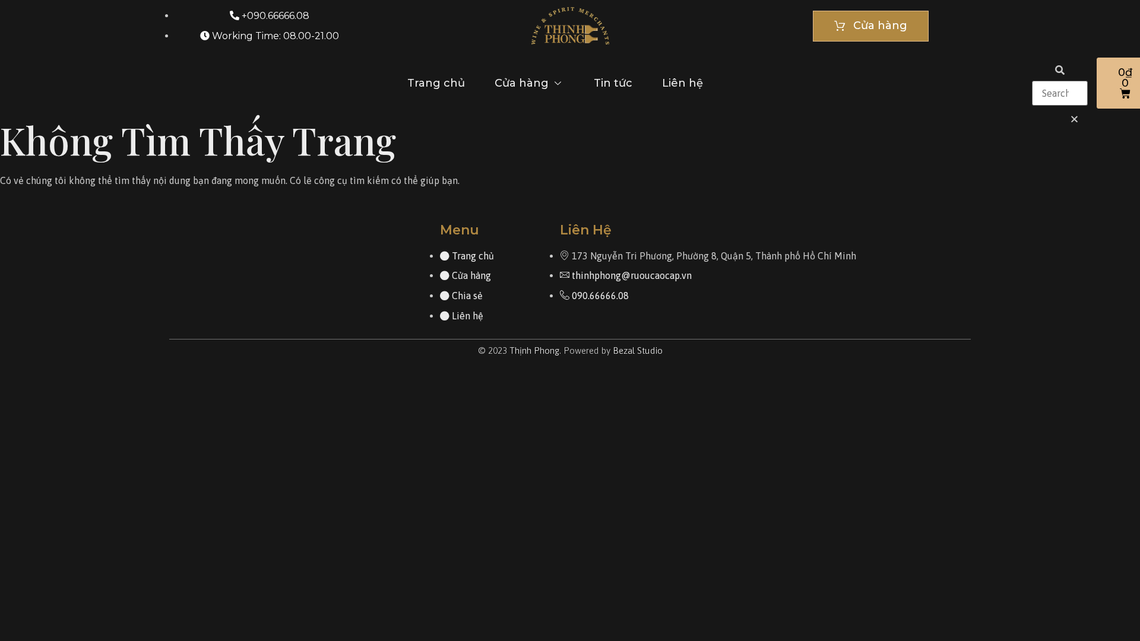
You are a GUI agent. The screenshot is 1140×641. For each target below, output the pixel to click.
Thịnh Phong (534, 350)
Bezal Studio (638, 350)
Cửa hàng (522, 83)
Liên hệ (682, 83)
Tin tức (613, 83)
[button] (1060, 71)
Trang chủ (436, 83)
